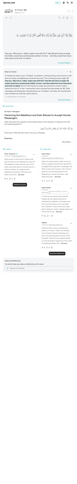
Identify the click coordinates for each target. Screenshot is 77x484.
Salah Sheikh (46, 188)
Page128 (17, 12)
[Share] (63, 17)
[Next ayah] (72, 11)
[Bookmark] (10, 17)
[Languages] (64, 3)
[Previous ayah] (68, 11)
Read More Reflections (57, 253)
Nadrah (44, 223)
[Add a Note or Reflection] (67, 17)
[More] (71, 17)
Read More (8, 138)
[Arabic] (67, 72)
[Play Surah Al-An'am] (6, 17)
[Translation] (70, 72)
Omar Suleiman (10, 154)
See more (21, 175)
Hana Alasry (46, 154)
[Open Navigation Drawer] (72, 3)
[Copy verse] (59, 17)
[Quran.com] (9, 3)
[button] (70, 35)
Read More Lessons (20, 185)
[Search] (68, 3)
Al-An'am (19, 10)
